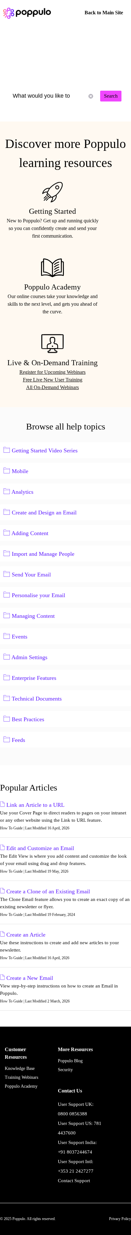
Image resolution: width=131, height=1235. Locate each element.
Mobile (20, 471)
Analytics (22, 492)
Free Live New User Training (52, 379)
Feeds (18, 740)
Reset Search (90, 96)
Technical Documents (37, 698)
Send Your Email (31, 574)
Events (19, 636)
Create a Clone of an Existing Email (48, 891)
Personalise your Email (38, 595)
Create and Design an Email (44, 512)
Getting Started (52, 211)
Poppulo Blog (70, 1060)
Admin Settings (29, 657)
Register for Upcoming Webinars (52, 372)
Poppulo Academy (52, 287)
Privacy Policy (120, 1219)
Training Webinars (21, 1077)
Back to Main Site (104, 12)
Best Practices (28, 719)
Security (65, 1069)
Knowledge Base (20, 1068)
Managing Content (33, 616)
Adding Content (29, 533)
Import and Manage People (43, 554)
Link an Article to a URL (35, 805)
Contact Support (74, 1180)
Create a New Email (29, 978)
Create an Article (25, 934)
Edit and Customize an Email (40, 848)
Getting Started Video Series (45, 450)
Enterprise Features (34, 678)
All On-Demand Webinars (52, 387)
